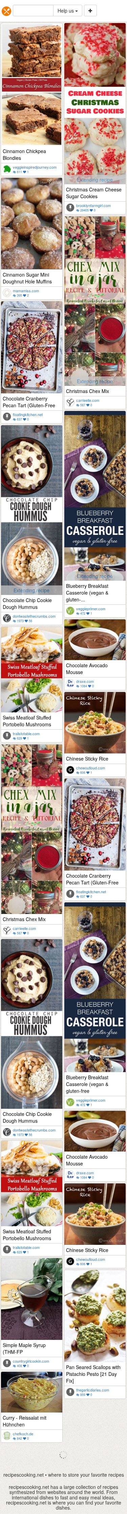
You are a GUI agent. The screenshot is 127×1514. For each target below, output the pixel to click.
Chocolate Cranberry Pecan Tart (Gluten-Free (29, 402)
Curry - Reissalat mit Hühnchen (24, 1421)
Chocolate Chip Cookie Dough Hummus (27, 603)
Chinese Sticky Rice (87, 758)
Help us (66, 10)
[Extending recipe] (95, 102)
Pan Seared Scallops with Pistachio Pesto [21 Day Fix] (93, 1374)
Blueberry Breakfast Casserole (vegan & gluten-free (87, 1084)
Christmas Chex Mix (87, 391)
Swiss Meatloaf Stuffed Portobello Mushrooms (27, 721)
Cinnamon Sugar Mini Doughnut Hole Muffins (27, 278)
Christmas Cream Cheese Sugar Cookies (94, 193)
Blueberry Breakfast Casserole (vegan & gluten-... (87, 592)
